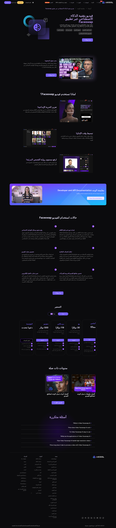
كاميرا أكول (54, 482)
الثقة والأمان (23, 486)
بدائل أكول (39, 475)
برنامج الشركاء (23, 483)
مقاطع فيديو (39, 467)
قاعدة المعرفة (38, 484)
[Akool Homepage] (107, 2)
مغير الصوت (54, 510)
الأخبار (25, 467)
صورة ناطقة (54, 484)
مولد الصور (54, 487)
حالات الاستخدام (38, 464)
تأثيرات (92, 2)
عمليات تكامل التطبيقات (36, 487)
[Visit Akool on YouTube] (100, 518)
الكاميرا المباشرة (53, 475)
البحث (25, 464)
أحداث (25, 469)
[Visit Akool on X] (94, 518)
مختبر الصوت (54, 513)
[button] (99, 2)
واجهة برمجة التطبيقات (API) (61, 2)
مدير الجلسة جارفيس (52, 495)
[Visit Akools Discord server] (97, 518)
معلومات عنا (23, 458)
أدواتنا (40, 482)
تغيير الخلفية (54, 490)
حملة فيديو (54, 493)
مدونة (25, 461)
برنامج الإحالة (23, 478)
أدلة (40, 472)
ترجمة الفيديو (54, 467)
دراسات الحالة (38, 458)
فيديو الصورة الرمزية (52, 464)
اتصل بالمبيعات (28, 2)
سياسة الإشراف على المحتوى (22, 490)
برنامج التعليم (23, 480)
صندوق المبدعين (23, 472)
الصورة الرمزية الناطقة (52, 469)
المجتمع (39, 490)
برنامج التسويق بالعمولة (21, 475)
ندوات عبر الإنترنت (37, 469)
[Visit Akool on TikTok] (103, 518)
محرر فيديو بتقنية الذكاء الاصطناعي (52, 479)
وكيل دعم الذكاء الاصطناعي (53, 499)
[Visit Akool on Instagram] (88, 518)
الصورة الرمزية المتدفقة (52, 461)
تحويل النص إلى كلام (53, 505)
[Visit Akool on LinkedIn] (91, 518)
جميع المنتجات (54, 458)
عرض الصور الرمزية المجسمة (53, 517)
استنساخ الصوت (53, 508)
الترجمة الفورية (54, 502)
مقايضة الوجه (54, 472)
